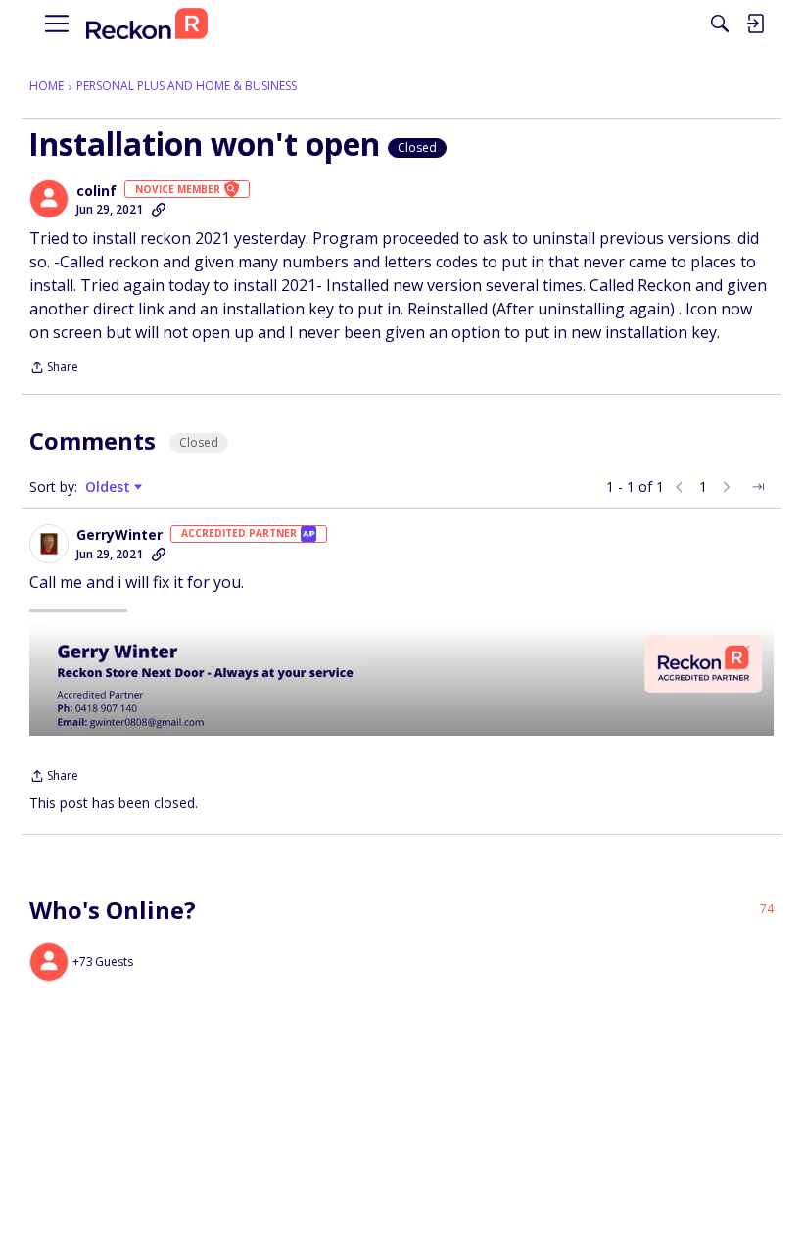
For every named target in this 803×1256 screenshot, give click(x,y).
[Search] (719, 23)
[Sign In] (755, 23)
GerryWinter (119, 535)
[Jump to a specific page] (758, 487)
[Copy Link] (158, 209)
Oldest (109, 487)
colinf (96, 191)
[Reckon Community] (147, 24)
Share (53, 369)
